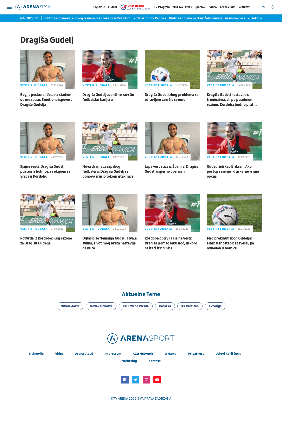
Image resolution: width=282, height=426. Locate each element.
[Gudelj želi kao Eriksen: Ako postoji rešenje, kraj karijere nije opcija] (234, 141)
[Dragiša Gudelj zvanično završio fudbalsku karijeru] (109, 69)
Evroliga (215, 306)
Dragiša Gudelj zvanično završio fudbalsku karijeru (108, 97)
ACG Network (143, 354)
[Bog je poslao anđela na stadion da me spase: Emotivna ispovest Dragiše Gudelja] (47, 69)
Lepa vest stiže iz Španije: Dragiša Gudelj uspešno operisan (172, 169)
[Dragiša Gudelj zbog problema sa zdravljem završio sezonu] (172, 69)
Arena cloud (227, 7)
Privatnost (196, 354)
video (59, 354)
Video (213, 7)
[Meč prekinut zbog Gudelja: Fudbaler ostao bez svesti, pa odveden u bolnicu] (234, 213)
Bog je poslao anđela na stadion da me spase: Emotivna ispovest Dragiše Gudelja (46, 99)
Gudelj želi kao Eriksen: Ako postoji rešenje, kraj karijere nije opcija (233, 171)
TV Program (162, 7)
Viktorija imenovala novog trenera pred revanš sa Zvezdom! (88, 18)
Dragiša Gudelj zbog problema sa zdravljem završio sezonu (171, 97)
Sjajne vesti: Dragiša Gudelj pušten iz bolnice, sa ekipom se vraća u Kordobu (45, 171)
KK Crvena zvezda (136, 306)
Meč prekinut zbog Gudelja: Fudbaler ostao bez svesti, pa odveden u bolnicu (230, 243)
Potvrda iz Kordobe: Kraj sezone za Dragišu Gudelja (46, 241)
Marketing (129, 361)
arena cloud (84, 354)
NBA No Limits (182, 7)
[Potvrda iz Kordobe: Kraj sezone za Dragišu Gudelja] (47, 213)
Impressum (113, 354)
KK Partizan (190, 306)
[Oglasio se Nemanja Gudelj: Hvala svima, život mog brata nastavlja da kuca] (109, 213)
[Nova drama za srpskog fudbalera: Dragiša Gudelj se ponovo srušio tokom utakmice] (109, 141)
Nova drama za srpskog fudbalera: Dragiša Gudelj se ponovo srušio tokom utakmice (107, 171)
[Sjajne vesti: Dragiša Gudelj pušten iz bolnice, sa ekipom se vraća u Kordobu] (47, 141)
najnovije (36, 354)
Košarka (165, 306)
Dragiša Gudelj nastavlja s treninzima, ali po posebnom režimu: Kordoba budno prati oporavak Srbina (231, 99)
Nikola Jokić (70, 306)
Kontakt (154, 361)
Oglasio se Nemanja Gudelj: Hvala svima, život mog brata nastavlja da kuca (109, 243)
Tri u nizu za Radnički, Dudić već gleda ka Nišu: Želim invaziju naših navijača (191, 18)
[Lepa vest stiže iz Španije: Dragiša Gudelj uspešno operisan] (172, 141)
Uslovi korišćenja (228, 354)
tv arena (120, 398)
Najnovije (98, 7)
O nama (170, 354)
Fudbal (112, 7)
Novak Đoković (101, 306)
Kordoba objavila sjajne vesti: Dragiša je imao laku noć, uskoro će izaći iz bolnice (171, 243)
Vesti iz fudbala (34, 85)
